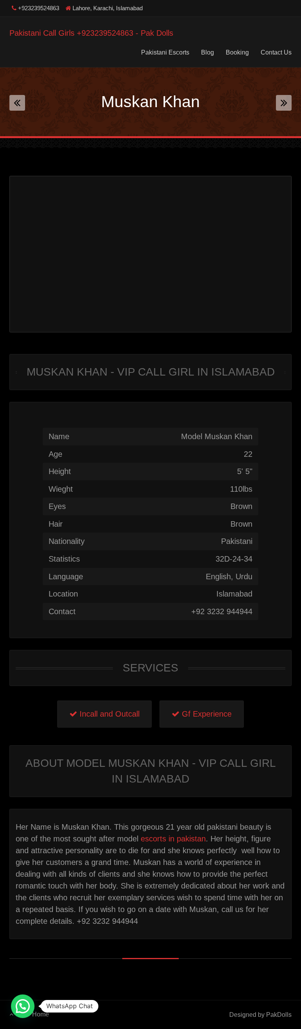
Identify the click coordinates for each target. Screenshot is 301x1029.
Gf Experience (206, 714)
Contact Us (276, 52)
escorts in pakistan (173, 838)
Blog (207, 52)
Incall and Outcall (108, 714)
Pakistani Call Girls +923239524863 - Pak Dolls (91, 33)
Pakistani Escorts (165, 52)
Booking (237, 52)
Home (40, 1014)
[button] (22, 1006)
